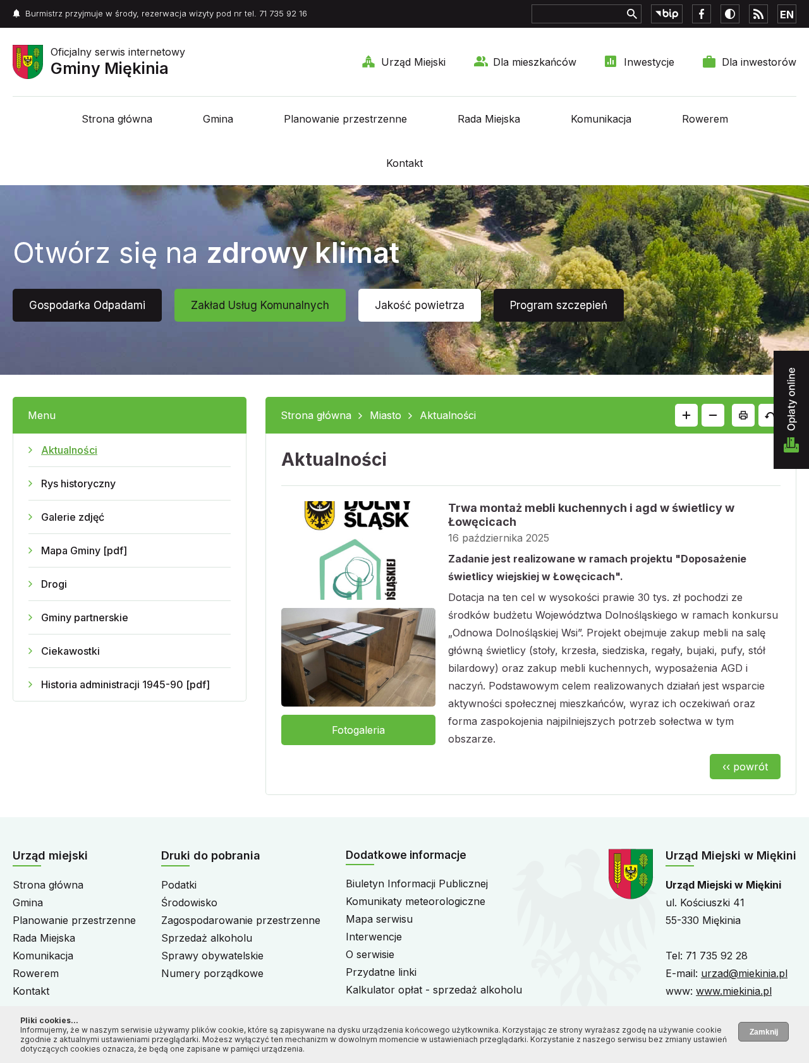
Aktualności (69, 450)
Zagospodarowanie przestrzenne (240, 920)
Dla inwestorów (759, 62)
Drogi (54, 584)
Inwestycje (649, 62)
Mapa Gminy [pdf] (84, 550)
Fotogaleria (358, 730)
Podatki (179, 884)
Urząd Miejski (413, 62)
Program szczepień (558, 305)
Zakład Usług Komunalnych (260, 305)
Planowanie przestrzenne (345, 118)
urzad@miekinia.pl (744, 973)
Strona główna (117, 118)
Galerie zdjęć (72, 517)
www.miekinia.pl (734, 991)
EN (787, 14)
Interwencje (374, 936)
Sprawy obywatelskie (212, 955)
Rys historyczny (78, 483)
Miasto (385, 415)
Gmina (218, 118)
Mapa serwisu (379, 919)
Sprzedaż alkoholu (206, 938)
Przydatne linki (381, 972)
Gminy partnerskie (84, 617)
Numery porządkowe (212, 973)
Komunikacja (601, 118)
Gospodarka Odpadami (87, 305)
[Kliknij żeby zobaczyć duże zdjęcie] (358, 553)
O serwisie (370, 954)
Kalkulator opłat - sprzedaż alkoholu (434, 989)
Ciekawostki (70, 651)
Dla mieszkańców (534, 62)
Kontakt (404, 163)
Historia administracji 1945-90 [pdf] (125, 684)
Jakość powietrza (420, 305)
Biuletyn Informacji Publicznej (417, 883)
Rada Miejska (489, 118)
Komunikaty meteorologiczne (415, 901)
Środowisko (189, 902)
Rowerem (705, 118)
